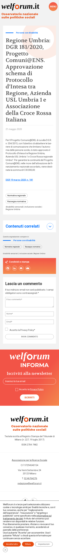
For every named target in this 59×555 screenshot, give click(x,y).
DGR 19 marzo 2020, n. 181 (19, 180)
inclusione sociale (33, 207)
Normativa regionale (16, 195)
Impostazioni (44, 544)
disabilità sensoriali (14, 207)
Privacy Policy (27, 330)
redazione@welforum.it (30, 483)
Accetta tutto (12, 544)
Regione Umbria (13, 209)
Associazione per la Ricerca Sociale (29, 460)
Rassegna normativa (16, 201)
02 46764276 (30, 478)
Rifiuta (28, 544)
